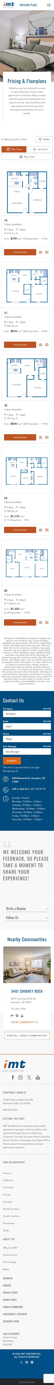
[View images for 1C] (27, 285)
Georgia (7, 1201)
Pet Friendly (9, 1262)
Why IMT (8, 1344)
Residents (8, 1278)
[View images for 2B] (27, 562)
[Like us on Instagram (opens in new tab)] (21, 1077)
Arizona (7, 1173)
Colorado (8, 1187)
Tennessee (8, 1223)
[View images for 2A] (27, 470)
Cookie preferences (27, 1382)
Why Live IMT (10, 1247)
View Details (20, 344)
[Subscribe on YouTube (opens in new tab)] (39, 1077)
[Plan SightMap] (47, 345)
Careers (7, 1285)
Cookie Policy (10, 1300)
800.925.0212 (10, 1110)
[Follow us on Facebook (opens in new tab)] (14, 1077)
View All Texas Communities (27, 1035)
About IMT (9, 1239)
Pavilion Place (28, 5)
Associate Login (11, 1321)
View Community (23, 1022)
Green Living (10, 1255)
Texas (6, 1230)
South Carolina (11, 1216)
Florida (7, 1194)
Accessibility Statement (15, 1314)
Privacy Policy (10, 1292)
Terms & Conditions (13, 1307)
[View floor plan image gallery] (40, 345)
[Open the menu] (48, 5)
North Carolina (11, 1209)
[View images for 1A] (27, 192)
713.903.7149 (18, 1009)
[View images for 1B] (27, 377)
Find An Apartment (14, 1162)
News (6, 1269)
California (8, 1180)
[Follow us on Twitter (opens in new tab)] (30, 1077)
